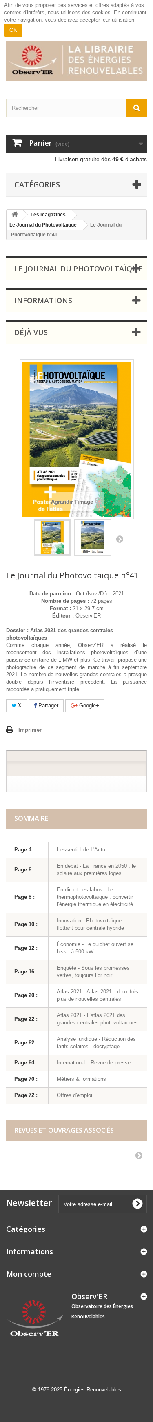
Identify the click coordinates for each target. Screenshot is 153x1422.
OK (13, 30)
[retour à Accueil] (14, 215)
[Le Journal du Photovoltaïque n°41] (52, 537)
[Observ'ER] (76, 61)
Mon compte (28, 1274)
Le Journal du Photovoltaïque (43, 225)
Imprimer (30, 730)
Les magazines (48, 215)
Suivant (119, 539)
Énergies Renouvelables (92, 1389)
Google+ (88, 705)
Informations (43, 300)
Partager (47, 705)
